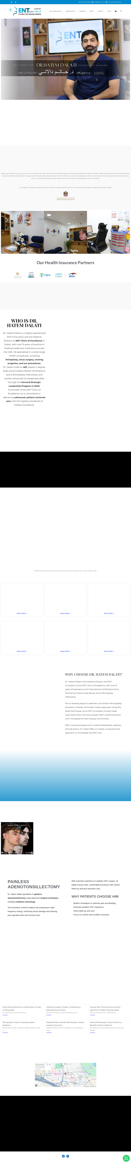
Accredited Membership (65, 759)
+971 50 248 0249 (85, 2)
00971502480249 (65, 1129)
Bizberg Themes (95, 1159)
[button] (3, 232)
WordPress (76, 1159)
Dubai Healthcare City (114, 2)
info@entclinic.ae (99, 2)
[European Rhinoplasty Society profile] (65, 782)
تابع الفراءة (5, 1015)
